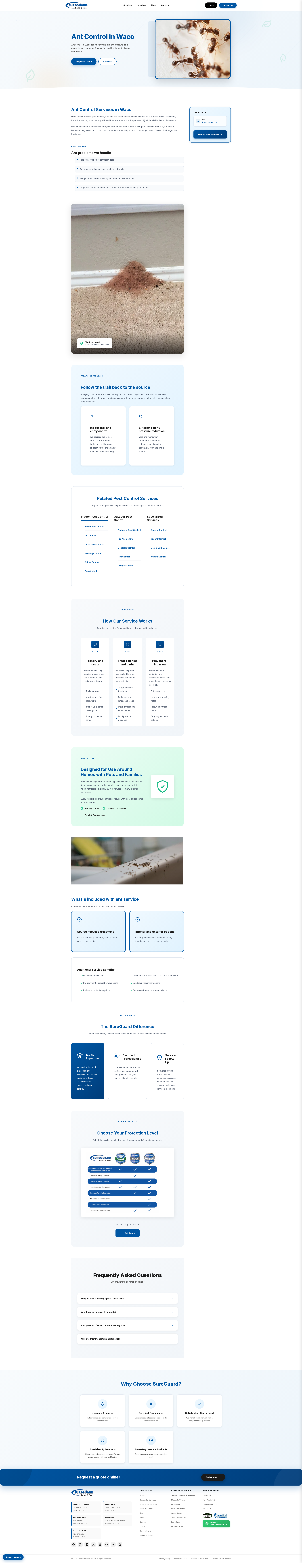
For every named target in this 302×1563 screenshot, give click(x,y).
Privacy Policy (164, 1559)
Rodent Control (158, 539)
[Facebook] (73, 1544)
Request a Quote (84, 61)
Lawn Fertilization (178, 1509)
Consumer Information (199, 1559)
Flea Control (91, 571)
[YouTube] (106, 1544)
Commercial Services (148, 1504)
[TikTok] (113, 1544)
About (153, 5)
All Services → (177, 1526)
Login (211, 5)
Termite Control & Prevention (183, 1495)
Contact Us (228, 5)
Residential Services (148, 1500)
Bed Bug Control (93, 553)
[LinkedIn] (86, 1544)
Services (128, 5)
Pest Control (176, 1504)
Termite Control (158, 530)
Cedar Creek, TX (210, 1504)
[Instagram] (80, 1544)
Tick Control (124, 557)
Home (142, 1495)
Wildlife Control (158, 557)
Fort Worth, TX (209, 1500)
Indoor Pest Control (94, 527)
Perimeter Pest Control (129, 530)
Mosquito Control (126, 548)
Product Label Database (221, 1559)
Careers (165, 5)
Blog (141, 1513)
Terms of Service (180, 1559)
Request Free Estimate (208, 134)
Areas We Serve (146, 1509)
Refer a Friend (145, 1531)
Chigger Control (125, 566)
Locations (141, 5)
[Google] (119, 1544)
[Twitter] (93, 1544)
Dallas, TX (207, 1495)
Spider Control (92, 562)
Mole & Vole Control (160, 548)
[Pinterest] (100, 1544)
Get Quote (129, 1233)
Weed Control (176, 1513)
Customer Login (146, 1535)
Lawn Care (175, 1522)
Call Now (107, 61)
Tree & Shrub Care (178, 1517)
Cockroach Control (94, 544)
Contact (143, 1526)
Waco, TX (207, 1509)
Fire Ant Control (125, 539)
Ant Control (90, 535)
